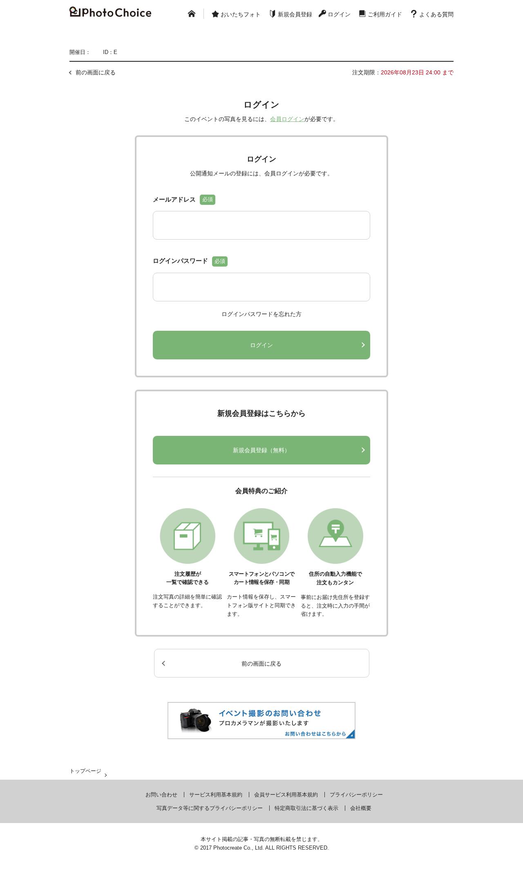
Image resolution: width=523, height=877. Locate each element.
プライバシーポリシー (356, 795)
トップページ (85, 771)
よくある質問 (436, 14)
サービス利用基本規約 (215, 795)
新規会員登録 (295, 14)
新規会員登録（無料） (261, 450)
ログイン (339, 14)
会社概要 (360, 808)
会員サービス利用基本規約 (286, 795)
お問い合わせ (161, 795)
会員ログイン (287, 119)
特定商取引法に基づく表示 (306, 808)
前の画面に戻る (96, 72)
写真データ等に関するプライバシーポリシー (209, 808)
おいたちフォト (241, 14)
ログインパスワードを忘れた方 (261, 314)
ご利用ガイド (385, 14)
